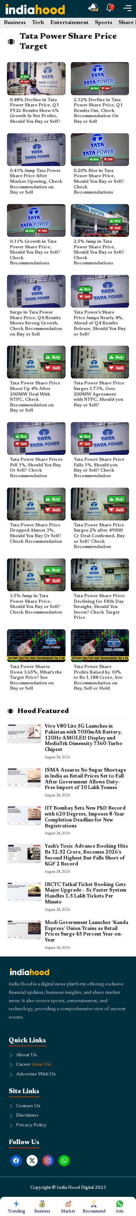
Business (15, 22)
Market (68, 1211)
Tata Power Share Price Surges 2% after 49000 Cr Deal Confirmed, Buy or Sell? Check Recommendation (99, 536)
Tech (38, 22)
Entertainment (69, 22)
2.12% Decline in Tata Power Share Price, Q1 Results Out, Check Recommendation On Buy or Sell (98, 111)
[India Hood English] (35, 9)
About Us (26, 1055)
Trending (16, 1211)
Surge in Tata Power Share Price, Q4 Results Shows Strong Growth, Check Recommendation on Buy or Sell (36, 323)
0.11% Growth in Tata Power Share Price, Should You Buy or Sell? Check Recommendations (35, 252)
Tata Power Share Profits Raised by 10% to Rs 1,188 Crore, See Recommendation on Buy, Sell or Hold (98, 678)
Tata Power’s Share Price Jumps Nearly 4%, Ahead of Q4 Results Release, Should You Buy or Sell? (100, 323)
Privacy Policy (31, 1125)
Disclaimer (27, 1115)
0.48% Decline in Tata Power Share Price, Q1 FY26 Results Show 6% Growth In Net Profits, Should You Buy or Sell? (35, 111)
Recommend (94, 1211)
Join (119, 1211)
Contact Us (28, 1106)
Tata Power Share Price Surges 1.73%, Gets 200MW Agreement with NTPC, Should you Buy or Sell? (99, 394)
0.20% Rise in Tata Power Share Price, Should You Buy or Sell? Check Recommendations (99, 181)
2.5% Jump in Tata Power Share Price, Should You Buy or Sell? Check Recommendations (99, 252)
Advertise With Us (36, 1074)
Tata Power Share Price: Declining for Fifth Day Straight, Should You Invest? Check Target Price (99, 607)
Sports (103, 22)
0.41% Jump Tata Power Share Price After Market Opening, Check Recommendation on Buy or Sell (36, 181)
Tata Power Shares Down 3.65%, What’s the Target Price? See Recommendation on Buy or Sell (36, 678)
